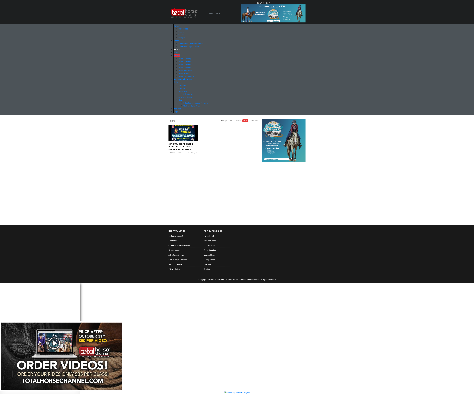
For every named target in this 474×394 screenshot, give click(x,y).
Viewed (238, 121)
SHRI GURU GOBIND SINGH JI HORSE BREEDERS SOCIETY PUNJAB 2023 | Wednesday (180, 146)
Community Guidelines (177, 260)
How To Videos (210, 241)
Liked (245, 121)
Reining (207, 269)
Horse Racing (209, 245)
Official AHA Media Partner (179, 245)
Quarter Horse (209, 255)
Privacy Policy (174, 269)
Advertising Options (176, 255)
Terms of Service (175, 264)
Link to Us (172, 241)
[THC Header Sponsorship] (273, 13)
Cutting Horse (209, 260)
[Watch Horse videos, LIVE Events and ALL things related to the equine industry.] (184, 13)
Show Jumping (210, 250)
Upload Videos (174, 250)
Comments (254, 121)
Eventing (207, 264)
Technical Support (175, 236)
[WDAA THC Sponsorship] (284, 140)
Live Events (254, 280)
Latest (231, 121)
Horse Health (209, 236)
